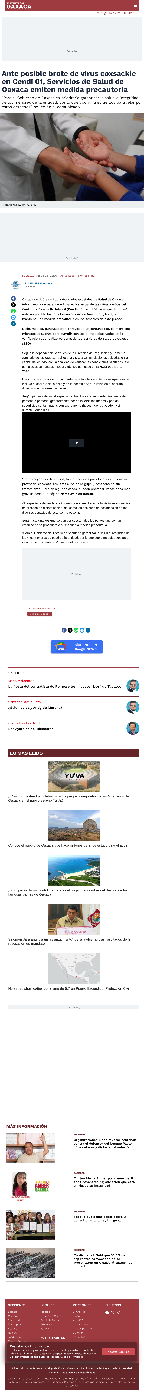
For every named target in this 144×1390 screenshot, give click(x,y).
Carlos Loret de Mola (24, 723)
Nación (12, 1332)
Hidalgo (45, 1311)
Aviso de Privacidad (72, 1356)
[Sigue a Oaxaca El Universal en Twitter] (114, 1312)
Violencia (72, 1368)
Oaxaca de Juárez (35, 299)
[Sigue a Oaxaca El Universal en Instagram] (119, 1312)
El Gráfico (79, 1311)
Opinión (16, 672)
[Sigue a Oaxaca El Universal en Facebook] (108, 1312)
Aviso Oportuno (82, 1328)
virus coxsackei (39, 613)
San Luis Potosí (50, 1320)
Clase (76, 1315)
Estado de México (52, 1315)
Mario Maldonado (21, 681)
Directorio (18, 1368)
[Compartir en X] (13, 304)
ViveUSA (78, 1320)
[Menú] (135, 6)
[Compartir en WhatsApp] (13, 311)
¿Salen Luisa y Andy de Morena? (35, 707)
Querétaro (47, 1324)
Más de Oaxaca (17, 1341)
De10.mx (78, 1332)
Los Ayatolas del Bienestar (30, 729)
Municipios (14, 1324)
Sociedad (28, 275)
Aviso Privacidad (122, 1368)
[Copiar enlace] (13, 323)
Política (12, 1328)
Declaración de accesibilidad (78, 1372)
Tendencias (15, 1336)
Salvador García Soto (24, 702)
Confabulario (81, 1324)
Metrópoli (14, 1315)
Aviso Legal (103, 1368)
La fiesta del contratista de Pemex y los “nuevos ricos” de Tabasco (64, 686)
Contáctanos (34, 1368)
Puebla (45, 1328)
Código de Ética (54, 1368)
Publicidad (87, 1368)
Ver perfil (31, 286)
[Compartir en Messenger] (13, 317)
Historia (53, 1372)
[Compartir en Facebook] (13, 298)
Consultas (79, 1336)
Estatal (12, 1311)
